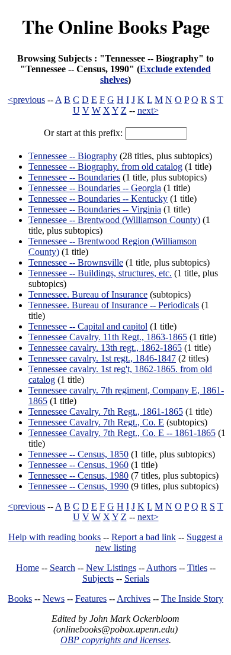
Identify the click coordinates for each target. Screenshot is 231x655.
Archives (133, 598)
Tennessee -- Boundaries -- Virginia (94, 209)
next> (148, 110)
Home (27, 568)
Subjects (98, 578)
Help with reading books (54, 537)
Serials (136, 578)
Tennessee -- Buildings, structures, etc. (100, 273)
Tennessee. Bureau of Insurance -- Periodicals (113, 305)
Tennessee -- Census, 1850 (78, 454)
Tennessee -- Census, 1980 (78, 475)
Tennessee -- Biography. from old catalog (105, 167)
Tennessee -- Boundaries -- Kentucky (98, 198)
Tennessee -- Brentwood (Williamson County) (114, 220)
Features (91, 598)
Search (62, 568)
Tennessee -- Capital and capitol (87, 326)
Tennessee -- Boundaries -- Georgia (94, 188)
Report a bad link (143, 537)
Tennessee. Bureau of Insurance (87, 294)
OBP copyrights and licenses (114, 640)
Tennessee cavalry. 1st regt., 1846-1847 (102, 358)
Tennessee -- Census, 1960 (78, 465)
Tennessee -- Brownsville (75, 262)
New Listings (111, 568)
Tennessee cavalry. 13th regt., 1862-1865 (105, 348)
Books (20, 598)
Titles (197, 568)
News (54, 598)
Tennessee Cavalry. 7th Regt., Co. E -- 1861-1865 (122, 433)
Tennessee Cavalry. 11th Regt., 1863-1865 (107, 337)
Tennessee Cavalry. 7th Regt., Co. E (96, 422)
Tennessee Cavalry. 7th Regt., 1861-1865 (105, 411)
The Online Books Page (116, 26)
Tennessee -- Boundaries (74, 177)
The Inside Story (192, 598)
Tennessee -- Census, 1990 (78, 486)
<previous (26, 100)
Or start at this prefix (82, 133)
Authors (161, 568)
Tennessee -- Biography (72, 156)
